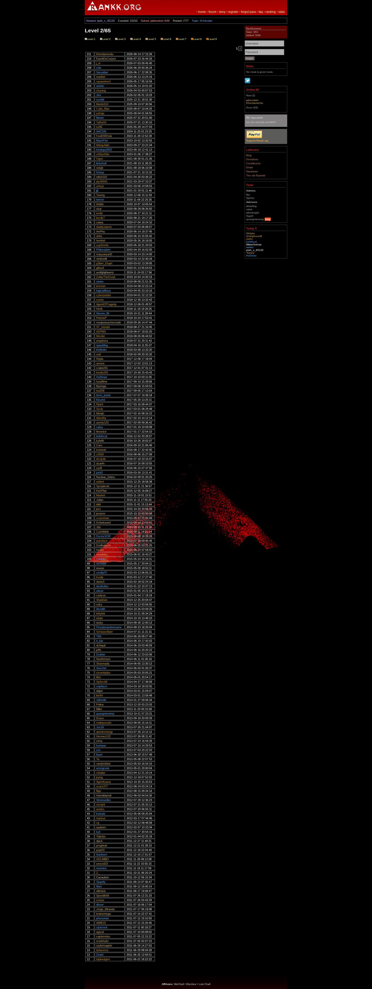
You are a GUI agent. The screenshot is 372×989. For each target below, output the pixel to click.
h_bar (99, 640)
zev (98, 749)
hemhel (100, 240)
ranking (270, 12)
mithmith (101, 699)
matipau (101, 558)
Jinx (98, 95)
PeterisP (101, 317)
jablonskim (252, 100)
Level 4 (136, 39)
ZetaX (100, 954)
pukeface (102, 540)
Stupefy (101, 881)
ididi (98, 504)
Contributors (253, 163)
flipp (98, 790)
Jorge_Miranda (105, 909)
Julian (99, 499)
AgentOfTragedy (106, 304)
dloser (100, 904)
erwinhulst (102, 941)
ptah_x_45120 (254, 250)
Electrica (191, 984)
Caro (99, 445)
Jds (98, 527)
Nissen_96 (102, 313)
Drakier (100, 654)
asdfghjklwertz (105, 272)
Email (249, 167)
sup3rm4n (102, 245)
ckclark (100, 804)
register (233, 12)
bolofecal (101, 436)
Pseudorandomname (109, 627)
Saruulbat (102, 72)
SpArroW (101, 681)
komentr (101, 449)
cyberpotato (103, 295)
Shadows (102, 599)
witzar (100, 590)
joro (98, 508)
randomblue (103, 763)
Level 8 (197, 39)
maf (98, 354)
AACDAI (101, 131)
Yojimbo (101, 836)
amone (100, 363)
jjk (97, 190)
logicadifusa (103, 290)
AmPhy (100, 231)
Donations (252, 159)
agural (100, 931)
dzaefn (100, 463)
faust (99, 754)
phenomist (102, 918)
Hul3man (101, 377)
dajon (99, 690)
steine (100, 281)
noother (101, 76)
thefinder (101, 349)
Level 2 (106, 39)
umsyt (100, 185)
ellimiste (101, 890)
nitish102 (101, 176)
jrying (99, 777)
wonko (100, 809)
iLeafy (100, 577)
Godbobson (103, 545)
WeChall (179, 984)
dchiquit (101, 645)
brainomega (103, 913)
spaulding (102, 345)
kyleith (100, 440)
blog (267, 219)
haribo (100, 549)
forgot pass (248, 12)
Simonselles (103, 800)
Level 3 (121, 39)
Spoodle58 (102, 895)
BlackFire (102, 140)
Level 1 (91, 39)
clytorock (102, 927)
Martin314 (102, 104)
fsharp (100, 172)
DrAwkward (103, 522)
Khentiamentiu (104, 54)
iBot (98, 677)
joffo (98, 649)
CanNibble (102, 531)
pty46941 (102, 181)
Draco (100, 718)
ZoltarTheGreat (105, 276)
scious (100, 900)
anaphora (102, 340)
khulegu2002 (104, 149)
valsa (99, 427)
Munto (100, 117)
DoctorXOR (103, 536)
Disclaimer (252, 171)
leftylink (100, 613)
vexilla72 (101, 572)
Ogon (99, 158)
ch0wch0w (102, 154)
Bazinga (101, 386)
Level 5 (152, 39)
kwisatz (101, 813)
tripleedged (103, 959)
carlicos (101, 595)
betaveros (102, 950)
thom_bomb (103, 395)
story (222, 12)
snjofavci (101, 686)
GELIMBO (102, 859)
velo (98, 67)
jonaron (100, 513)
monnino (101, 868)
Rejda (99, 358)
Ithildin (100, 204)
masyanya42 (104, 254)
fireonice (101, 431)
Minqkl (100, 413)
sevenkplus (103, 672)
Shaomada (102, 663)
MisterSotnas (253, 244)
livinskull (101, 163)
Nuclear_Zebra (105, 477)
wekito (100, 85)
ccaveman (102, 518)
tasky (99, 622)
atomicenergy (104, 731)
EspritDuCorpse (106, 58)
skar (99, 208)
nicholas (101, 563)
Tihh (98, 636)
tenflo (99, 213)
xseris (100, 299)
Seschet (101, 668)
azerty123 (102, 422)
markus (101, 818)
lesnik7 (100, 217)
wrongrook (102, 768)
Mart (99, 886)
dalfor (249, 239)
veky (99, 604)
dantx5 (100, 581)
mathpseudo (103, 722)
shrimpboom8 (254, 236)
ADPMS (101, 331)
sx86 (99, 126)
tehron (100, 199)
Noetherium (103, 659)
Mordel (100, 336)
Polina (100, 704)
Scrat (99, 408)
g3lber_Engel (104, 263)
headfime (101, 381)
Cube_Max (103, 108)
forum (212, 12)
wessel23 (102, 863)
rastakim (101, 554)
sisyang (101, 90)
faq (261, 12)
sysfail (100, 99)
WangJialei (102, 145)
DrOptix (250, 233)
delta (99, 236)
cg (97, 822)
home (202, 12)
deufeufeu (102, 586)
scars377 (102, 786)
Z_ (97, 872)
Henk (99, 308)
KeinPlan (101, 490)
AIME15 (101, 922)
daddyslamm (104, 226)
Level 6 (167, 39)
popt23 (100, 850)
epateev (101, 827)
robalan (100, 772)
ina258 (100, 390)
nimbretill (101, 258)
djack (99, 840)
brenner (101, 286)
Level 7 (182, 39)
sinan (99, 618)
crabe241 (102, 367)
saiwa (99, 222)
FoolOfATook (104, 135)
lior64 (99, 695)
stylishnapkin (104, 945)
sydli (99, 467)
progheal (101, 845)
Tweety (100, 195)
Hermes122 (103, 736)
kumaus (101, 745)
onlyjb (99, 167)
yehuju (100, 113)
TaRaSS (101, 122)
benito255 (102, 372)
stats (281, 12)
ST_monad (103, 326)
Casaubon (102, 877)
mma (99, 740)
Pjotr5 (99, 404)
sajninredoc (103, 936)
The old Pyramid (255, 175)
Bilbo (99, 709)
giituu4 (100, 267)
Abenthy (101, 417)
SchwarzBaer (104, 631)
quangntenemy (105, 713)
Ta (97, 759)
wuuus (100, 568)
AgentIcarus (103, 781)
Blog (249, 155)
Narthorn (101, 854)
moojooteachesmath (108, 322)
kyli (98, 831)
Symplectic (103, 486)
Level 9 (212, 39)
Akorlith (100, 608)
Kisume (100, 399)
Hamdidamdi (103, 795)
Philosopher (103, 249)
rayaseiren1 (103, 81)
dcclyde (101, 458)
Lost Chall (204, 984)
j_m (98, 63)
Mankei (100, 495)
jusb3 (99, 472)
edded (100, 481)
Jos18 (100, 727)
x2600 (100, 454)
